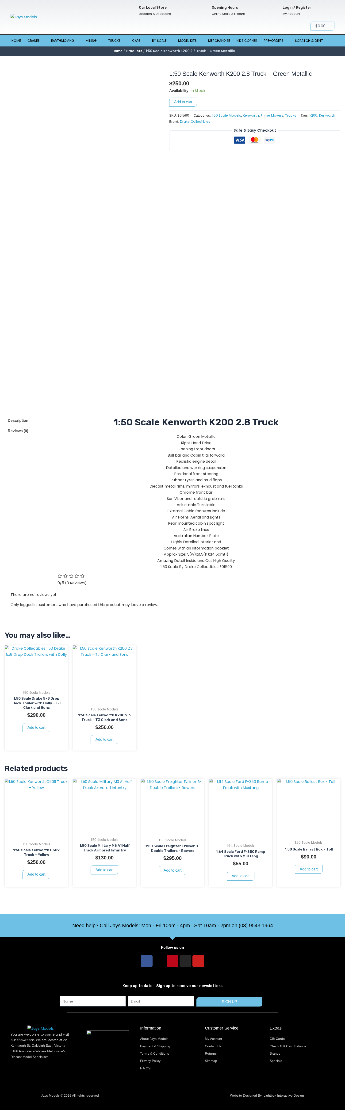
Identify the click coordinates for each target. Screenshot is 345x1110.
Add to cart (183, 102)
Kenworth (251, 115)
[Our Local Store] (131, 10)
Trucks (114, 40)
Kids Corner (247, 40)
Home (16, 40)
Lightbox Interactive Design (284, 1095)
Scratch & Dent (309, 40)
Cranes (33, 40)
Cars (136, 40)
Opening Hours (225, 7)
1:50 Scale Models (226, 115)
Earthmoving (62, 40)
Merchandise (219, 40)
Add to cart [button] (36, 727)
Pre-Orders (274, 40)
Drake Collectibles (195, 121)
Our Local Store (153, 7)
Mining (91, 40)
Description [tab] (18, 421)
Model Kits (187, 40)
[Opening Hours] (204, 10)
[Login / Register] (275, 10)
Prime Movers (272, 115)
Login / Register (297, 7)
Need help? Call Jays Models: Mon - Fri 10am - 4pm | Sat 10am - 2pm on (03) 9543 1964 (172, 925)
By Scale (159, 40)
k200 (313, 115)
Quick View (36, 683)
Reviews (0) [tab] (18, 431)
